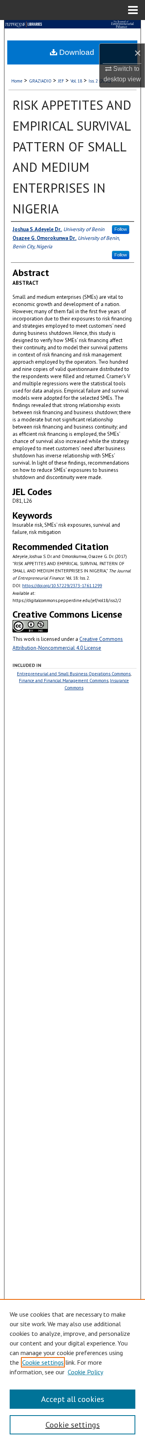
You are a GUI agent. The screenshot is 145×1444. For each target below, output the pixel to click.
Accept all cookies (72, 1399)
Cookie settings (43, 1362)
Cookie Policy (85, 1372)
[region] (72, 1371)
